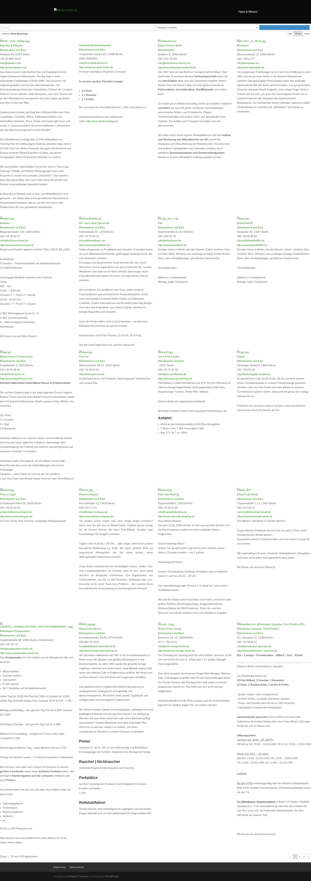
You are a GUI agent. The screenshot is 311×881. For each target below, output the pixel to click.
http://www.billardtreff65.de (252, 245)
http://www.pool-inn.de (91, 374)
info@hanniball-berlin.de (93, 63)
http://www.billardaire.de (251, 67)
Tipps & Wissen (248, 12)
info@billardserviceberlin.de (174, 63)
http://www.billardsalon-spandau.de (257, 650)
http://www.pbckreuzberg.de (102, 121)
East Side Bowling (168, 494)
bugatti (241, 356)
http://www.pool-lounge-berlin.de (176, 650)
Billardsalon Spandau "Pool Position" (258, 628)
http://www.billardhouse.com (16, 378)
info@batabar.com (10, 63)
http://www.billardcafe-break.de (254, 516)
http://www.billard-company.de (96, 516)
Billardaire (243, 45)
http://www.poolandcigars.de (16, 516)
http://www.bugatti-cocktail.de (253, 374)
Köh (160, 223)
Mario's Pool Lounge (170, 628)
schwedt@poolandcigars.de (16, 512)
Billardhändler (166, 50)
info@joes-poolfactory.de (172, 374)
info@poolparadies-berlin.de (16, 648)
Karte (307, 34)
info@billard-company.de (93, 512)
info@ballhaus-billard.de (14, 240)
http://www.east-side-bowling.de (176, 516)
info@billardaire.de (248, 63)
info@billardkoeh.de (169, 240)
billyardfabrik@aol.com (92, 240)
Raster (298, 34)
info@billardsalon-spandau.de (254, 646)
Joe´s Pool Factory (168, 356)
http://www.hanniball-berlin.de (96, 67)
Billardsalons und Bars (13, 50)
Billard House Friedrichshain (16, 356)
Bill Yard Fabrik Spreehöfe (94, 223)
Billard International (90, 628)
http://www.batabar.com (13, 67)
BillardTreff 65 (245, 223)
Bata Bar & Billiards (11, 45)
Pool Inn (84, 356)
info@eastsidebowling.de (172, 512)
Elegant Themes (79, 876)
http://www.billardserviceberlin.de (177, 67)
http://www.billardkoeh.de (172, 245)
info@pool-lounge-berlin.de (173, 646)
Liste (290, 34)
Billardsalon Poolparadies (15, 631)
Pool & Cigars (8, 494)
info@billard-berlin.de (12, 374)
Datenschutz (77, 867)
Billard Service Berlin (170, 45)
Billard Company (88, 494)
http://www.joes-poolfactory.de (175, 378)
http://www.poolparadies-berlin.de (19, 653)
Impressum (59, 867)
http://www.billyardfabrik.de (94, 245)
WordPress (112, 876)
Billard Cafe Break (247, 494)
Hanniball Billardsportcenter (95, 45)
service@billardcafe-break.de (254, 512)
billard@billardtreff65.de (251, 240)
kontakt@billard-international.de (97, 646)
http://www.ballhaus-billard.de (17, 245)
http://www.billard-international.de (98, 650)
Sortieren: (14, 34)
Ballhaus (5, 223)
